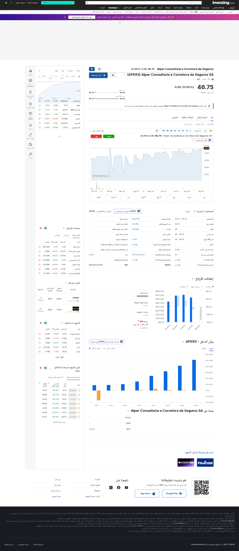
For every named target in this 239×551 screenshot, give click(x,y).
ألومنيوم (77, 123)
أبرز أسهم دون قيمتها (73, 377)
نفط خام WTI (75, 110)
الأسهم (230, 12)
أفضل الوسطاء (74, 282)
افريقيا (108, 12)
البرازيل (91, 428)
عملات (78, 71)
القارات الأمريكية (146, 12)
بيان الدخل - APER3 (200, 342)
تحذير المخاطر (9, 544)
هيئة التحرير (56, 496)
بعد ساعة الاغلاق (159, 12)
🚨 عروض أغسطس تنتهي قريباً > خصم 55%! (58, 3)
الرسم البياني (202, 117)
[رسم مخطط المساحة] (205, 130)
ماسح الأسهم (127, 7)
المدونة (97, 479)
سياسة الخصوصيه (23, 544)
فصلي (204, 348)
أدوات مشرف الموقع (93, 496)
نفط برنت (77, 114)
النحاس (77, 119)
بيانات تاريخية (200, 124)
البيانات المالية (187, 117)
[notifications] (11, 2)
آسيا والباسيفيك (117, 12)
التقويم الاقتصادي (141, 7)
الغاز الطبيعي (76, 127)
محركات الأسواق (73, 228)
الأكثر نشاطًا (76, 235)
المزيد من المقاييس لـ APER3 (100, 211)
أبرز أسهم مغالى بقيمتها (55, 377)
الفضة (78, 105)
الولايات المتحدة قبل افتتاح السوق (176, 12)
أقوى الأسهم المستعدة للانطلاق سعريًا (67, 369)
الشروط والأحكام (38, 544)
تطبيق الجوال (95, 485)
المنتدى (175, 117)
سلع (63, 71)
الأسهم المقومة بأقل (98, 12)
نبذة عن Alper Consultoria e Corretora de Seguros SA (172, 411)
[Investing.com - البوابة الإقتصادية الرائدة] (224, 3)
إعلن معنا (57, 485)
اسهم (56, 71)
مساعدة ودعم (56, 490)
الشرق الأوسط (129, 12)
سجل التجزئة (188, 124)
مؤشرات (70, 71)
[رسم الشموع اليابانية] (210, 130)
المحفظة (97, 490)
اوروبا (137, 12)
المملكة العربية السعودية (207, 12)
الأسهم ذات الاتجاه (72, 323)
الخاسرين (57, 235)
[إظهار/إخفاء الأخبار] (157, 130)
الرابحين (66, 235)
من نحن (58, 479)
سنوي (211, 348)
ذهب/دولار (76, 101)
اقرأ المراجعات (40, 299)
